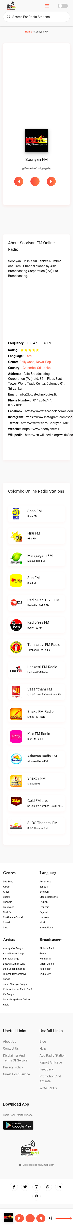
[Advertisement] (36, 87)
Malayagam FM (40, 555)
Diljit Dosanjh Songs (14, 968)
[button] (30, 1218)
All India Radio (47, 948)
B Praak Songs (11, 958)
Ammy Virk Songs (13, 948)
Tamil (29, 356)
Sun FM (33, 578)
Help (43, 1048)
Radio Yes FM (38, 622)
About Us (9, 1041)
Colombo (29, 368)
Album (6, 886)
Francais (44, 907)
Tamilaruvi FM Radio (43, 644)
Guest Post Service (16, 1074)
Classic (7, 922)
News (40, 362)
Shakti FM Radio (40, 711)
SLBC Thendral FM (42, 823)
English (44, 902)
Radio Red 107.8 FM (43, 600)
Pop (48, 362)
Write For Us (48, 1088)
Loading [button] (35, 181)
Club (5, 927)
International (47, 927)
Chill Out (7, 912)
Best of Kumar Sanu (14, 963)
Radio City (45, 974)
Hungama (45, 958)
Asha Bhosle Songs (13, 953)
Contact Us (11, 1048)
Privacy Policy (13, 1067)
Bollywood (26, 362)
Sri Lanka (44, 368)
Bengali (44, 886)
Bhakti (6, 896)
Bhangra (7, 902)
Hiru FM (33, 533)
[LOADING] (36, 181)
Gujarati (44, 912)
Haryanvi (44, 917)
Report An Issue (51, 1062)
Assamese (45, 881)
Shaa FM (34, 511)
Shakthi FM (36, 778)
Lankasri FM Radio (42, 667)
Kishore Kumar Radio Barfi (17, 989)
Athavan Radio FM (42, 756)
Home (28, 31)
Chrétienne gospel (13, 917)
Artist (6, 891)
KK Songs (8, 994)
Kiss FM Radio (38, 734)
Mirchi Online (47, 963)
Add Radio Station (52, 1055)
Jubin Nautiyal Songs (15, 984)
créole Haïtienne (49, 896)
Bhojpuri (44, 891)
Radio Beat (45, 968)
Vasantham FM (39, 689)
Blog (43, 1041)
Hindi (42, 922)
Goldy (43, 953)
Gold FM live (37, 800)
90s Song (8, 881)
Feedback (46, 1069)
